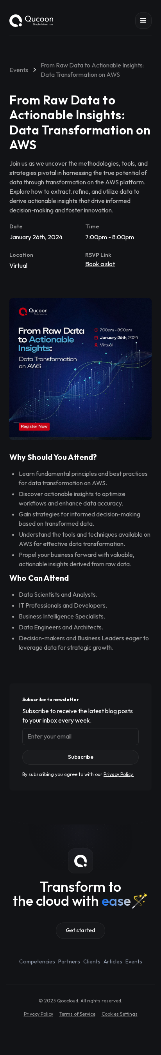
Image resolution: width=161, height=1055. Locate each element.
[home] (31, 20)
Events (133, 961)
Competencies (37, 961)
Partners (69, 961)
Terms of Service (77, 1014)
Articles (113, 961)
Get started (80, 930)
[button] (143, 20)
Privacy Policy (38, 1014)
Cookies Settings (120, 1014)
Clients (91, 961)
